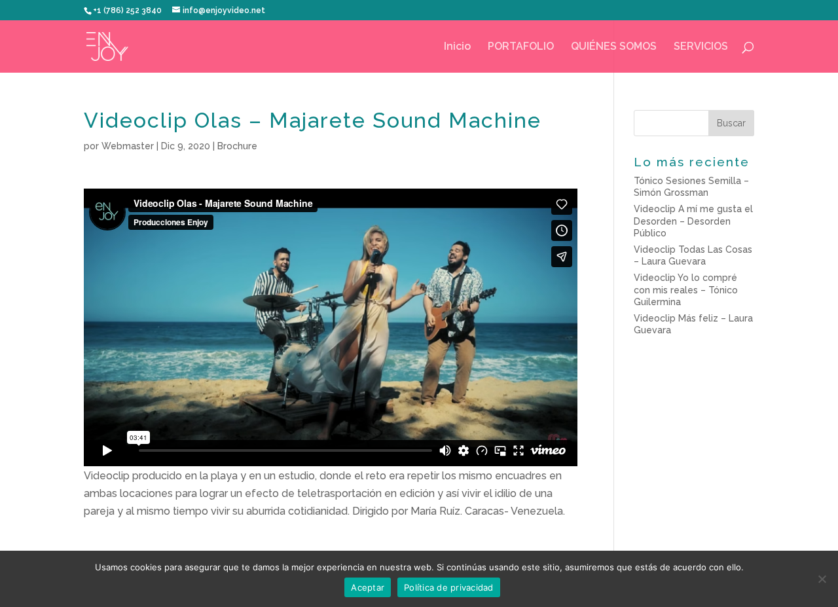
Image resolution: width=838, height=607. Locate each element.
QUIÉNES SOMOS (614, 47)
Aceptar (367, 587)
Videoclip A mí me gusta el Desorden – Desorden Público (693, 221)
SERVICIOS (701, 47)
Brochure (237, 146)
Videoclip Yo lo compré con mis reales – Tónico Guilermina (686, 289)
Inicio (457, 47)
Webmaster (127, 146)
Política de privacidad (449, 587)
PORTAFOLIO (521, 47)
